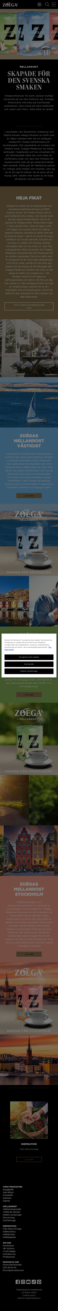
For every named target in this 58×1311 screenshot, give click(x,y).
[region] (28, 655)
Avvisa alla (29, 664)
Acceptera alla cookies (29, 657)
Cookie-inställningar (29, 671)
